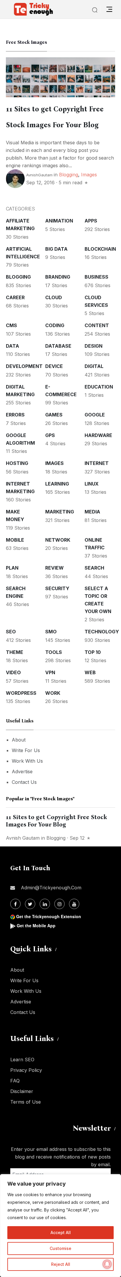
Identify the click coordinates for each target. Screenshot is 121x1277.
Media (92, 512)
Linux (92, 484)
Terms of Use (25, 1102)
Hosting (17, 463)
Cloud (53, 297)
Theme (14, 652)
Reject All (60, 1264)
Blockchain (100, 249)
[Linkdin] (45, 904)
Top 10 (93, 652)
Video (13, 672)
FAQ (15, 1081)
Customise (60, 1248)
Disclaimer (21, 1091)
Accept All (61, 1232)
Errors (15, 415)
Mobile (15, 540)
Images (89, 175)
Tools (53, 652)
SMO (51, 632)
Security (57, 588)
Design (93, 346)
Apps (91, 221)
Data (12, 346)
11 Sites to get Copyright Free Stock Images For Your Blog (56, 821)
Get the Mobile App (36, 925)
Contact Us (24, 782)
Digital (94, 366)
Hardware (98, 435)
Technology (102, 632)
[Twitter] (30, 904)
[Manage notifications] (107, 1264)
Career (15, 297)
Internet (97, 463)
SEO (11, 632)
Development (24, 366)
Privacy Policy (26, 1070)
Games (54, 415)
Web (90, 672)
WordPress (21, 693)
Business (96, 277)
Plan (12, 568)
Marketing (59, 512)
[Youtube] (74, 904)
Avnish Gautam (23, 838)
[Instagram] (59, 904)
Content (97, 325)
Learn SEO (22, 1059)
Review (54, 568)
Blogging (68, 175)
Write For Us (26, 750)
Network (57, 540)
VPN (50, 672)
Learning (57, 484)
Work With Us (27, 761)
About (19, 740)
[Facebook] (15, 904)
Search (94, 568)
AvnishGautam (39, 175)
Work (52, 693)
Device (54, 366)
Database (58, 346)
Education (99, 387)
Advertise (22, 771)
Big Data (56, 249)
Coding (54, 325)
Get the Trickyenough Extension (48, 916)
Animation (59, 221)
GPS (50, 435)
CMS (11, 325)
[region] (60, 1225)
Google (95, 415)
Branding (57, 277)
